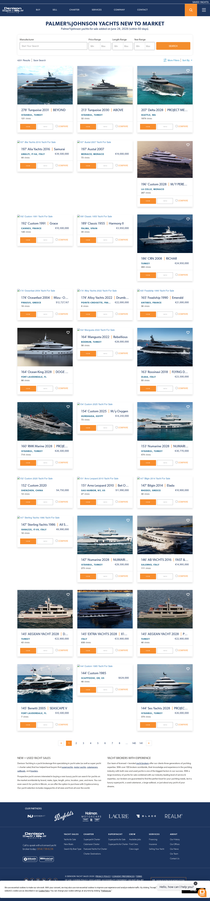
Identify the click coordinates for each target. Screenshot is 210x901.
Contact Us (174, 859)
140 (134, 743)
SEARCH (173, 45)
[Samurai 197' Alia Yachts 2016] (45, 142)
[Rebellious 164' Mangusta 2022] (105, 329)
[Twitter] (56, 880)
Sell (55, 9)
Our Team (174, 854)
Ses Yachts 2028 (165, 708)
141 (141, 743)
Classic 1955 (102, 223)
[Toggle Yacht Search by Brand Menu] (191, 10)
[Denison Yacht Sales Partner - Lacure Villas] (118, 816)
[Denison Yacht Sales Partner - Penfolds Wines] (63, 816)
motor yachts (80, 767)
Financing (153, 839)
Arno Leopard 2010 (105, 485)
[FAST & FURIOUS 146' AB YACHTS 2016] (165, 535)
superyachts (67, 767)
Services (97, 9)
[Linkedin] (45, 880)
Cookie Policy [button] (44, 891)
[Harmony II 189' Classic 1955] (105, 216)
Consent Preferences (123, 876)
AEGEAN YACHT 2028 (45, 634)
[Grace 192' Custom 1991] (45, 216)
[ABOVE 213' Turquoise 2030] (105, 85)
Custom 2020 (34, 485)
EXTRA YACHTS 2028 (105, 634)
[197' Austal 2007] (105, 142)
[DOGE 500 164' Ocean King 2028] (45, 347)
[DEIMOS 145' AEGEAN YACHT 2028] (45, 609)
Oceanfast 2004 (45, 297)
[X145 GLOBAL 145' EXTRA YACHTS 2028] (105, 609)
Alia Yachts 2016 (43, 149)
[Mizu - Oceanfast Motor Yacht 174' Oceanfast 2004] (45, 290)
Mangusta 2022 (104, 337)
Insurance (153, 844)
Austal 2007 (92, 149)
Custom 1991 (39, 223)
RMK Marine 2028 (45, 446)
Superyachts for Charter (118, 844)
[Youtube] (27, 880)
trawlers (34, 771)
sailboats (21, 771)
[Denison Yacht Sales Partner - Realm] (173, 816)
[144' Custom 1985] (105, 666)
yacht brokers (142, 763)
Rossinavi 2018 (165, 372)
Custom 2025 (104, 411)
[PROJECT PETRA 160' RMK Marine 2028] (45, 421)
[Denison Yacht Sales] (34, 835)
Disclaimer (95, 880)
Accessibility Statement (114, 880)
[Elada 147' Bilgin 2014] (165, 478)
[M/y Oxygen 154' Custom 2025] (105, 404)
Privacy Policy (103, 876)
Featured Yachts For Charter (95, 849)
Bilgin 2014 (157, 485)
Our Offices (175, 844)
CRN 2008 (159, 258)
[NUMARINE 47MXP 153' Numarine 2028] (165, 421)
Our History (175, 839)
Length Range (119, 39)
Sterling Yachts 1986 (45, 524)
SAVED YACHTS (200, 2)
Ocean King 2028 (45, 372)
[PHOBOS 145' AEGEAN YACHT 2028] (165, 609)
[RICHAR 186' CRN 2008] (165, 233)
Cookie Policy (80, 880)
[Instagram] (39, 880)
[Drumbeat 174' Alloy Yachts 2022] (105, 290)
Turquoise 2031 (43, 110)
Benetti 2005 (44, 708)
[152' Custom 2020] (45, 478)
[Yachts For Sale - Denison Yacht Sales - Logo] (11, 10)
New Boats (68, 844)
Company (119, 9)
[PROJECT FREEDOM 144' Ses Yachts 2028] (165, 683)
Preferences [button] (106, 891)
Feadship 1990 (162, 297)
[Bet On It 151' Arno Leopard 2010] (105, 478)
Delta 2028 (165, 110)
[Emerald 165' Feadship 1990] (165, 290)
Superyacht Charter (92, 839)
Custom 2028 (165, 184)
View (28, 126)
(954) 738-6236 (45, 849)
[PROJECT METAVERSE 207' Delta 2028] (165, 85)
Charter (74, 9)
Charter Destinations (92, 854)
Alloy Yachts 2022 (105, 297)
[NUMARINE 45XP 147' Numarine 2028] (105, 535)
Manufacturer (27, 39)
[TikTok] (50, 880)
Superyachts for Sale (116, 839)
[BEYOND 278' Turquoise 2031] (45, 85)
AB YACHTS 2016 (165, 559)
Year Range (140, 39)
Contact (142, 9)
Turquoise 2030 (102, 110)
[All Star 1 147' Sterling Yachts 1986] (45, 517)
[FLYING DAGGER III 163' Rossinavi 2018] (165, 347)
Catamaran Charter (91, 844)
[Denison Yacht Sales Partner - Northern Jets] (36, 816)
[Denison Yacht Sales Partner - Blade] (146, 816)
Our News (174, 849)
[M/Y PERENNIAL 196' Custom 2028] (165, 159)
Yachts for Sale (70, 839)
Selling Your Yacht (156, 849)
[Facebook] (33, 880)
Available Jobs (135, 839)
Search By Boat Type (72, 849)
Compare (63, 126)
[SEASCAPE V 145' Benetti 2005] (45, 683)
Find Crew (133, 844)
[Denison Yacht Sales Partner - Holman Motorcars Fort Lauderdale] (91, 816)
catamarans (92, 767)
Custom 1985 (93, 673)
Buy (38, 9)
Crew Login (134, 849)
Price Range (95, 39)
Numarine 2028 (165, 446)
